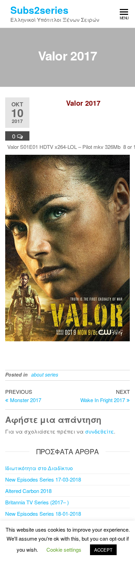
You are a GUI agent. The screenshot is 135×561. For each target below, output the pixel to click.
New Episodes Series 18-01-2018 (43, 513)
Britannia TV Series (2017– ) (37, 502)
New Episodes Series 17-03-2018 (43, 479)
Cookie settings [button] (63, 549)
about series (44, 374)
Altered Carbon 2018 (28, 490)
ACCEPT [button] (103, 549)
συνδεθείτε (99, 431)
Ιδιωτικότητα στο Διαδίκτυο (39, 468)
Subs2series (39, 10)
